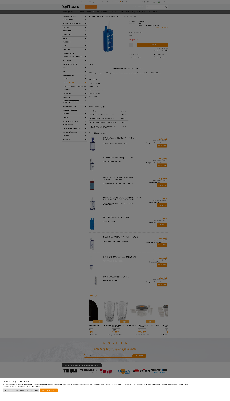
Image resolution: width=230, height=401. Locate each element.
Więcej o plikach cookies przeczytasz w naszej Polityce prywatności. (23, 386)
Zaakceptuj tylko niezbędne (14, 390)
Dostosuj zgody (32, 390)
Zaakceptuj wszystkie (49, 390)
